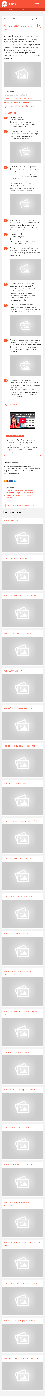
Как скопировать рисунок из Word (18, 98)
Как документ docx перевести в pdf (21, 1283)
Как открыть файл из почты (17, 783)
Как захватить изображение (17, 1052)
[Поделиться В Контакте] (8, 481)
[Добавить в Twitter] (15, 481)
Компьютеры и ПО (14, 9)
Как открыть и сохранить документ (21, 1358)
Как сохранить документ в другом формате (20, 1013)
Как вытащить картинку (15, 558)
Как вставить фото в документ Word (21, 821)
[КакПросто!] (9, 4)
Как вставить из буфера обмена (19, 1320)
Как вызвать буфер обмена (17, 933)
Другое (23, 9)
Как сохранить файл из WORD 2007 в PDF (22, 1244)
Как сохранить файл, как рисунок (20, 745)
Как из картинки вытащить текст (19, 1164)
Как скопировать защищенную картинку (18, 496)
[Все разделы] (41, 4)
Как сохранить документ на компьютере (17, 1204)
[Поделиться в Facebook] (11, 481)
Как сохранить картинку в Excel (19, 858)
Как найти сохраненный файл (18, 708)
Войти (36, 3)
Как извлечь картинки (14, 670)
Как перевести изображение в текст (21, 1089)
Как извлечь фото (12, 520)
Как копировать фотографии (18, 896)
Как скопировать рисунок (16, 1127)
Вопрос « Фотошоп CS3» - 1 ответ (21, 106)
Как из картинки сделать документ (20, 633)
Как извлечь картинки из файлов (19, 493)
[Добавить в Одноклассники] (5, 481)
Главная (4, 9)
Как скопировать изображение (16, 102)
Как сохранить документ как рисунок (21, 490)
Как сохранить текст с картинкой (20, 595)
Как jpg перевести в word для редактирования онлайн (18, 972)
